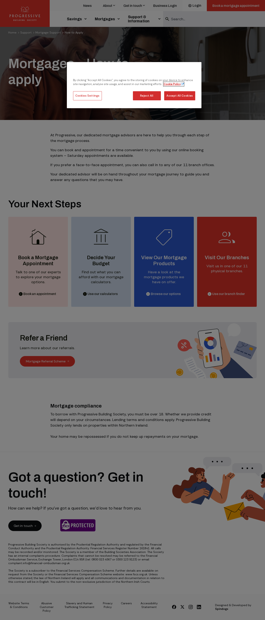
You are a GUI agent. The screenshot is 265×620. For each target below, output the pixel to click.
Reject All (146, 95)
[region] (134, 85)
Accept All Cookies (179, 95)
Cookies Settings (87, 95)
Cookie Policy (172, 84)
